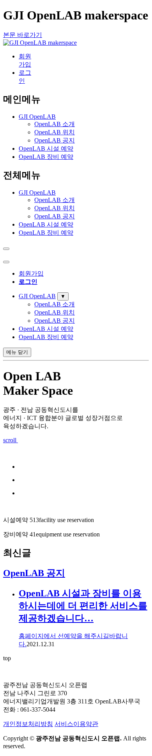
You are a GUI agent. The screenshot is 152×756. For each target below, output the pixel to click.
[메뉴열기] (6, 262)
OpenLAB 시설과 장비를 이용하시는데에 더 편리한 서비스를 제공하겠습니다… (83, 605)
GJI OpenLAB (37, 116)
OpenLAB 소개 (54, 124)
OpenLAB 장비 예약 (46, 156)
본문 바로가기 (22, 35)
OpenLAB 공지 (54, 140)
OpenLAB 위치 (54, 132)
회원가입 (31, 273)
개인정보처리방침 (28, 724)
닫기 (17, 352)
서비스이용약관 (76, 724)
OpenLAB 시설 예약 (46, 148)
